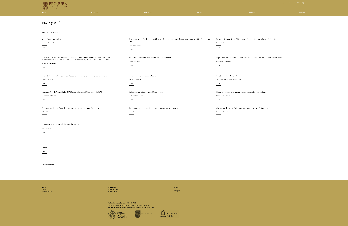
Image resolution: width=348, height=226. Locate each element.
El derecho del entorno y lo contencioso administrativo (150, 57)
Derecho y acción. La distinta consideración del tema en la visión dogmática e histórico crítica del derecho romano (169, 40)
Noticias (45, 147)
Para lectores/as (113, 189)
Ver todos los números (48, 164)
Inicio (44, 13)
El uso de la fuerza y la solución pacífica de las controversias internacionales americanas (75, 76)
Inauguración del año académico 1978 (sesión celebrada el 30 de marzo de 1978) (72, 92)
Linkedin (176, 187)
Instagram (177, 190)
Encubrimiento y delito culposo (228, 76)
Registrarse (285, 3)
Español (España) (47, 191)
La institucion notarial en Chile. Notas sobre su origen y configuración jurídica (246, 39)
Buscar (302, 13)
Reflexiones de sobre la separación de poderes (146, 92)
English (44, 189)
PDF (44, 47)
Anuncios (251, 13)
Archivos (199, 13)
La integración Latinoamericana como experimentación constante (154, 108)
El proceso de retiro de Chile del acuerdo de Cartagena (62, 124)
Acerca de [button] (94, 13)
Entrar (291, 3)
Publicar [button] (147, 13)
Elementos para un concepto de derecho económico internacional (241, 92)
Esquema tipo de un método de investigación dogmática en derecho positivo (71, 108)
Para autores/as (112, 191)
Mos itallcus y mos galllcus (52, 39)
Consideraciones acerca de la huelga (142, 76)
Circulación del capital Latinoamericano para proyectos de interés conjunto (245, 108)
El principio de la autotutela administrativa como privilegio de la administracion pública (249, 57)
